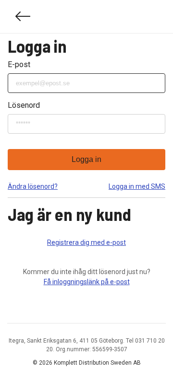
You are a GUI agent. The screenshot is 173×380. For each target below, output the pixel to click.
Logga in (86, 159)
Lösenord (24, 105)
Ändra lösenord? (33, 186)
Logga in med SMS (137, 186)
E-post (19, 64)
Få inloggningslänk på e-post (87, 282)
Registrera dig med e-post (86, 242)
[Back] (23, 16)
